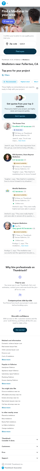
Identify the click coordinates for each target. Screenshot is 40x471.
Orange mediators (8, 428)
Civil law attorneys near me (11, 404)
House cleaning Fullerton (10, 380)
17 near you (8, 21)
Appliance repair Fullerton (10, 370)
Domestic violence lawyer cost (12, 343)
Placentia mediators (8, 415)
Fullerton (18, 59)
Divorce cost (6, 353)
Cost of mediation (8, 356)
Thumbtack (5, 59)
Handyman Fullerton (8, 367)
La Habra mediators (8, 425)
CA (12, 59)
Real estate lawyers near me (11, 401)
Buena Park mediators (9, 422)
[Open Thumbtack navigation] (5, 3)
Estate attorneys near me (10, 398)
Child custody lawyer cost (10, 350)
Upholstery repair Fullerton (10, 374)
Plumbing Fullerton (8, 377)
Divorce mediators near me (11, 391)
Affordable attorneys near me (11, 394)
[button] (16, 226)
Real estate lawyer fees (9, 346)
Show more (6, 360)
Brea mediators (7, 418)
